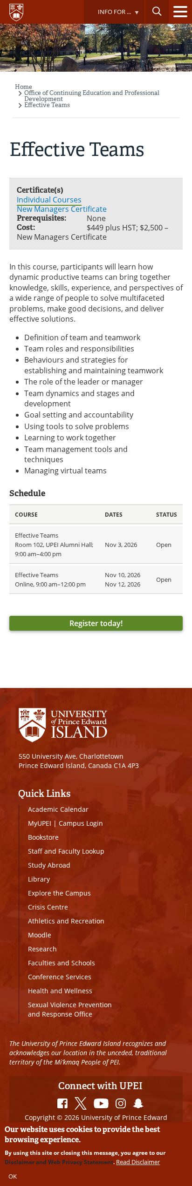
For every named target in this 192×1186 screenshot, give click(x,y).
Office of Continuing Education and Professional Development (91, 96)
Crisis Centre (48, 907)
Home (23, 87)
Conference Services (59, 976)
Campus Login (81, 823)
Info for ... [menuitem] (107, 15)
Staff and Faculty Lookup (66, 851)
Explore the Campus (59, 893)
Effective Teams (47, 105)
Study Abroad (49, 865)
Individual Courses (49, 200)
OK (12, 1176)
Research (42, 948)
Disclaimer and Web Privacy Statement (59, 1162)
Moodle (39, 934)
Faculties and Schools (61, 962)
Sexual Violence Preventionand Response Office (70, 1009)
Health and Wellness (60, 990)
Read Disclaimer (138, 1162)
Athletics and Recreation (66, 920)
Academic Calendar (58, 809)
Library (39, 879)
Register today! (96, 623)
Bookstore (43, 837)
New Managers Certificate (62, 209)
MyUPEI (39, 823)
